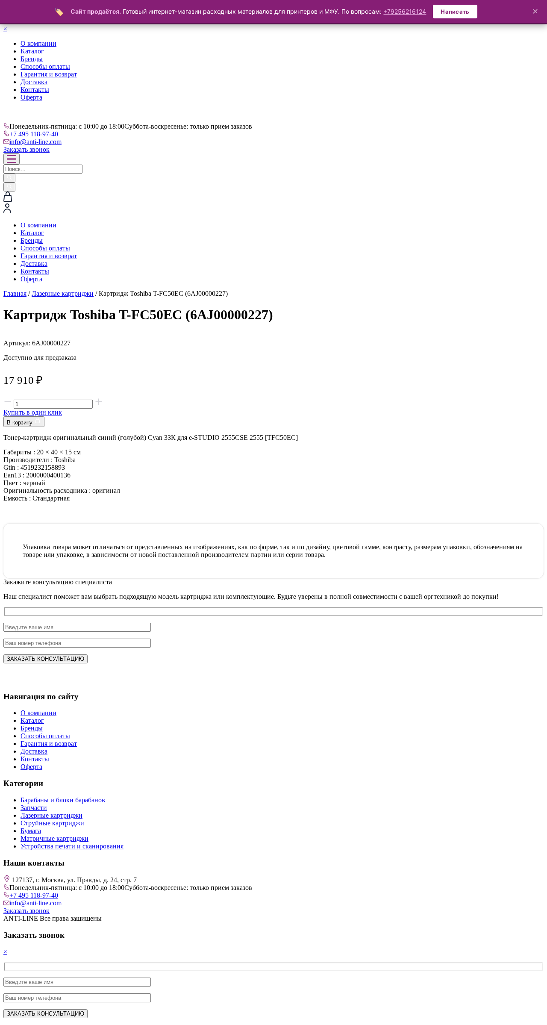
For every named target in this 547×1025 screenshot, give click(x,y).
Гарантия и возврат (49, 74)
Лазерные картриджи (63, 293)
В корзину (20, 422)
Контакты (35, 89)
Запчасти (34, 807)
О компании (38, 43)
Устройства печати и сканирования (72, 846)
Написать (455, 11)
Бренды (32, 58)
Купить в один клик (32, 412)
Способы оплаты (45, 66)
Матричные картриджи (54, 838)
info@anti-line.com (35, 141)
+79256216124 (404, 11)
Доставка (34, 81)
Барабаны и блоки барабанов (63, 800)
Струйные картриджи (52, 823)
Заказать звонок (26, 149)
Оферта (31, 97)
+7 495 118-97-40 (33, 134)
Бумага (31, 830)
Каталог (32, 51)
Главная (14, 293)
